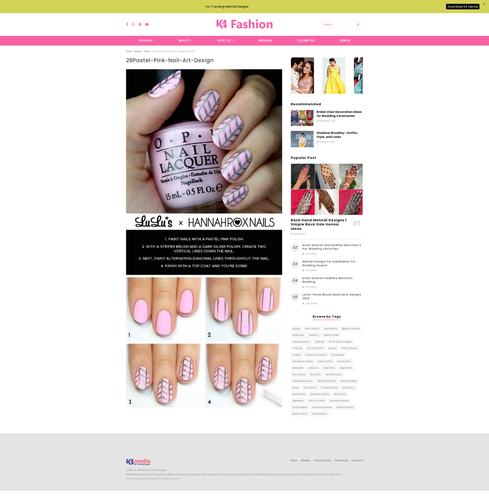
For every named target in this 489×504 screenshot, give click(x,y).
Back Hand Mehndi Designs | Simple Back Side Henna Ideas (319, 224)
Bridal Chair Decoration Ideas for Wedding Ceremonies (339, 114)
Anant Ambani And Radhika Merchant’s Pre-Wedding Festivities (331, 247)
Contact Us (357, 460)
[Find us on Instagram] (133, 24)
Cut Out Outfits (315, 348)
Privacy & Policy (322, 460)
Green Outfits (325, 361)
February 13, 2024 (326, 142)
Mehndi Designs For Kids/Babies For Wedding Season (328, 263)
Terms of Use (341, 460)
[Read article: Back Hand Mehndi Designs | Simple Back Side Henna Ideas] (327, 189)
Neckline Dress (334, 374)
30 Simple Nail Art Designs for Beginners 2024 (173, 51)
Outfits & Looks (349, 381)
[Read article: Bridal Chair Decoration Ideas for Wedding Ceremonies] (302, 118)
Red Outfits (349, 387)
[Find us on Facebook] (127, 24)
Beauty (184, 40)
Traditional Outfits (322, 407)
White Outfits (300, 413)
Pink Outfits (310, 387)
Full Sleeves (337, 354)
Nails (146, 51)
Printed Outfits (330, 387)
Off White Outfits (326, 381)
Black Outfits (312, 328)
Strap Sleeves (300, 407)
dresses (333, 348)
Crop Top (297, 348)
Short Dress (340, 394)
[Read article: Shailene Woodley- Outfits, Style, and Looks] (302, 139)
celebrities (298, 335)
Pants (296, 387)
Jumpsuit (313, 367)
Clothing (319, 341)
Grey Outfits (344, 361)
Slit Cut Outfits (316, 400)
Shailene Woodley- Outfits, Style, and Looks (337, 135)
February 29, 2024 (326, 121)
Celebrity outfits (301, 341)
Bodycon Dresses (351, 328)
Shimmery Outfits (319, 394)
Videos (345, 40)
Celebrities (306, 40)
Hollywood (298, 367)
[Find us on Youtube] (147, 24)
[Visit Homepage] (244, 24)
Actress (296, 328)
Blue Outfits (331, 328)
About (294, 460)
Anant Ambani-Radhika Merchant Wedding (327, 280)
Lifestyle (224, 40)
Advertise (305, 460)
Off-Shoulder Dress (303, 381)
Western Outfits (345, 407)
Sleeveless (298, 400)
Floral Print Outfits (316, 354)
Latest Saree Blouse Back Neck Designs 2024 (331, 296)
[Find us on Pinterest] (139, 24)
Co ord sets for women (340, 341)
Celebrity (314, 335)
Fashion (144, 40)
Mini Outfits (299, 374)
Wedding (265, 40)
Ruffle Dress (299, 394)
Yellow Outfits (319, 413)
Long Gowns (346, 367)
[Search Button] (359, 24)
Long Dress (329, 367)
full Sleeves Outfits (303, 361)
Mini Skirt (315, 374)
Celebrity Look (331, 335)
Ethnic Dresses (349, 348)
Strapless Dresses (339, 400)
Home (129, 51)
